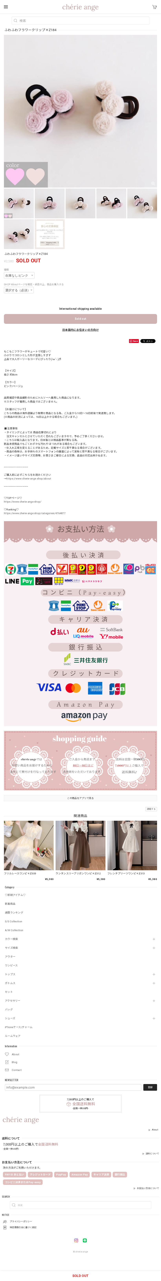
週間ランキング (14, 912)
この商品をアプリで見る (80, 798)
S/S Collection (13, 921)
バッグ (9, 1009)
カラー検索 (11, 939)
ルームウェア (13, 1036)
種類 (6, 269)
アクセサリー (12, 1000)
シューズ (10, 1018)
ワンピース (11, 965)
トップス (10, 974)
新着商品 (10, 903)
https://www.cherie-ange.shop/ (22, 501)
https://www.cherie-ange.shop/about (28, 478)
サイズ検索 (11, 947)
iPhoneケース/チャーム (18, 1027)
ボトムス (10, 983)
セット (9, 991)
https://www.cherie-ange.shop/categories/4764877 (34, 513)
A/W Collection (14, 930)
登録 (150, 1087)
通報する (151, 809)
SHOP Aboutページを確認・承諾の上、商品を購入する (34, 284)
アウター (10, 956)
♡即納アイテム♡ (15, 895)
